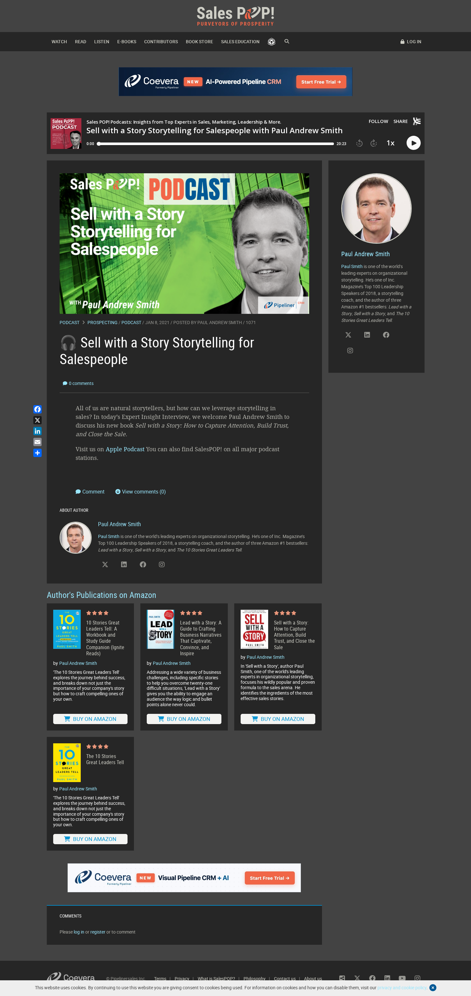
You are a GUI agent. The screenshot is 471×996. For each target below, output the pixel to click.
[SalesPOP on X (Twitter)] (105, 565)
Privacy (182, 979)
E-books (126, 41)
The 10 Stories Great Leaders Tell (105, 759)
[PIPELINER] (271, 41)
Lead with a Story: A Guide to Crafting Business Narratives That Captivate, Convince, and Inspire (200, 638)
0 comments (81, 383)
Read (80, 41)
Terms (160, 979)
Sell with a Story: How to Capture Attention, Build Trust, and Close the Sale (294, 635)
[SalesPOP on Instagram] (162, 565)
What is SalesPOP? (216, 979)
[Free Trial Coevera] (184, 877)
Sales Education (240, 41)
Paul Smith (109, 536)
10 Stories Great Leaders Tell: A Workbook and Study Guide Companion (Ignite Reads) (105, 638)
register (97, 932)
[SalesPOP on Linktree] (342, 978)
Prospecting (102, 322)
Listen (101, 41)
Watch (59, 41)
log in (79, 932)
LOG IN (413, 41)
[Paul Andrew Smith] (76, 537)
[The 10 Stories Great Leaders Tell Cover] (67, 762)
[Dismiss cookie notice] (432, 987)
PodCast (131, 322)
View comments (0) (144, 491)
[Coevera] (76, 978)
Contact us (285, 979)
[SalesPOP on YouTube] (181, 567)
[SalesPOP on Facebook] (143, 565)
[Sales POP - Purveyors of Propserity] (235, 15)
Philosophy (255, 979)
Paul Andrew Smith (219, 322)
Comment (94, 491)
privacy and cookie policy (401, 987)
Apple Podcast (125, 449)
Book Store (199, 41)
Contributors (161, 41)
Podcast (69, 322)
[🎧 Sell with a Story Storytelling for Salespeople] (184, 243)
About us (313, 979)
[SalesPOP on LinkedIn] (124, 565)
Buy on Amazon (94, 719)
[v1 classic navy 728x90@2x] (236, 81)
